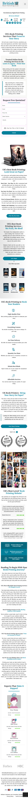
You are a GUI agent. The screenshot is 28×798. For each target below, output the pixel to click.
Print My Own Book (14, 216)
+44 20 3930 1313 (6, 20)
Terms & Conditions (20, 796)
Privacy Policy (10, 796)
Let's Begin (14, 258)
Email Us (24, 20)
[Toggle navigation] (25, 4)
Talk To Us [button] (13, 432)
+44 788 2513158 (16, 20)
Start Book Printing (14, 426)
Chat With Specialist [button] (14, 264)
